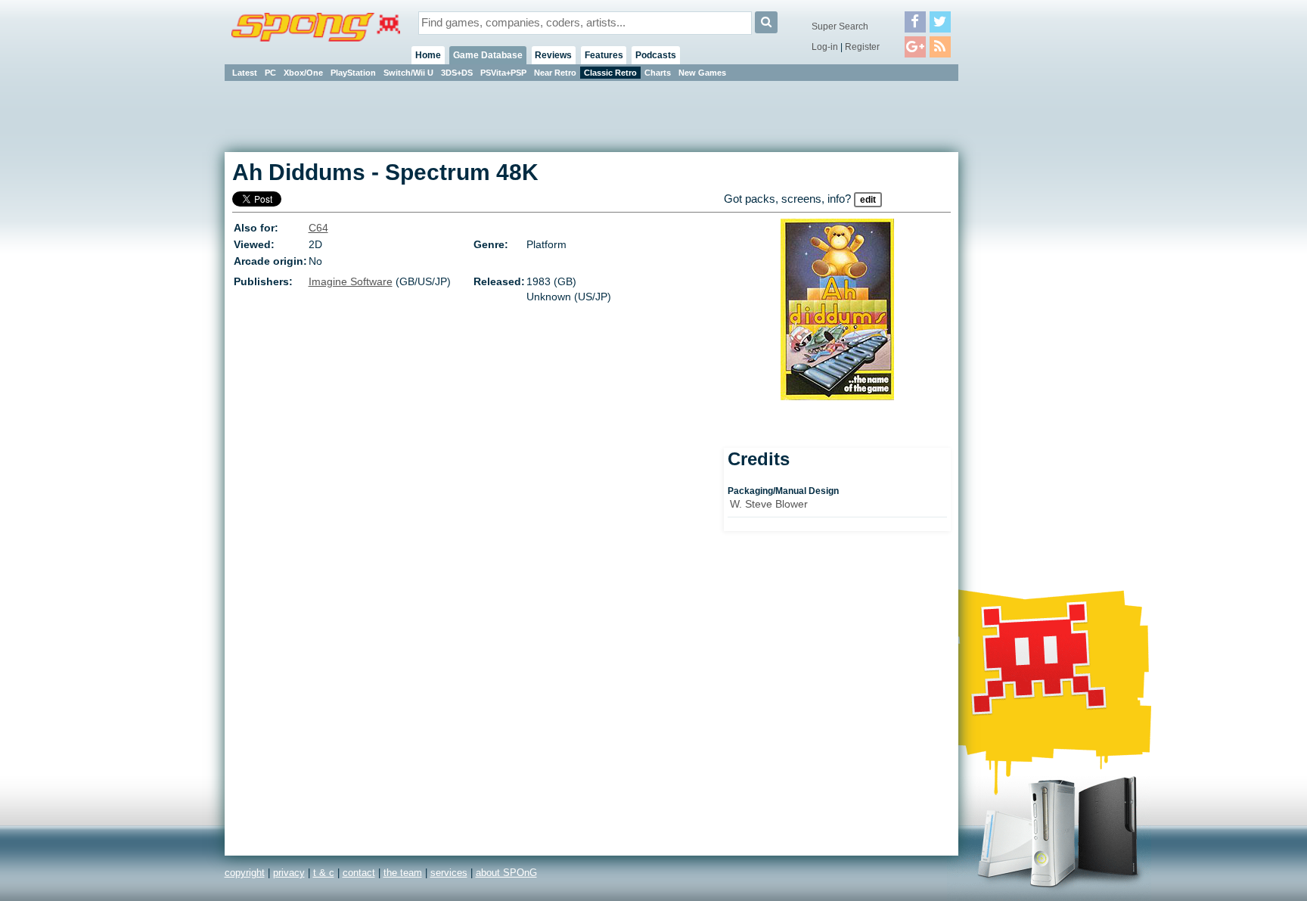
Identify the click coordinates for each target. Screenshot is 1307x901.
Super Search (840, 26)
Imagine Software (351, 281)
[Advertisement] (1026, 310)
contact (359, 872)
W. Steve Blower (769, 504)
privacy (289, 872)
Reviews (553, 55)
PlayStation (353, 72)
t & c (323, 872)
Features (604, 55)
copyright (245, 872)
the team (402, 872)
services (448, 872)
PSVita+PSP (503, 72)
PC (270, 72)
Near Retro (555, 72)
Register (862, 47)
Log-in (825, 47)
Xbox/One (303, 72)
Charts (657, 72)
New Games (702, 72)
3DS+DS (457, 72)
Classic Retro (610, 72)
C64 (318, 228)
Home (428, 55)
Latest (244, 72)
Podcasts (655, 55)
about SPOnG (506, 872)
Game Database (488, 55)
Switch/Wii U (408, 72)
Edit (868, 199)
